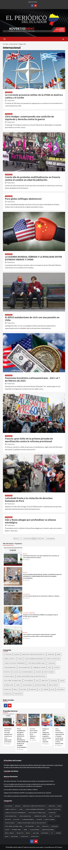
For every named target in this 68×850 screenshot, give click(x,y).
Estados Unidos (9, 676)
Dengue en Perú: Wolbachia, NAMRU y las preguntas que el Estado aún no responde (27, 793)
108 (39, 538)
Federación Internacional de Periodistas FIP (31, 676)
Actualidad (8, 654)
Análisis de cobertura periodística (33, 654)
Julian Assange (27, 685)
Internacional (13, 44)
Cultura (56, 667)
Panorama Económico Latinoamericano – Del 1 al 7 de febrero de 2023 (32, 379)
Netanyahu (32, 689)
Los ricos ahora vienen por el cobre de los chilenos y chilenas (41, 596)
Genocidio (44, 680)
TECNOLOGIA (32, 612)
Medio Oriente (53, 685)
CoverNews (48, 847)
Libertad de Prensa (40, 685)
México (15, 689)
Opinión (45, 689)
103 (25, 538)
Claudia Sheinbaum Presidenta (34, 658)
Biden (58, 654)
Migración (7, 689)
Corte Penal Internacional (36, 663)
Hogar (62, 680)
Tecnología (25, 612)
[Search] (63, 39)
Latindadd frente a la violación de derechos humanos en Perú (29, 499)
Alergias (17, 654)
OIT (39, 689)
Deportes (7, 672)
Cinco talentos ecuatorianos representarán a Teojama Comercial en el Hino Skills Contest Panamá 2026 (59, 736)
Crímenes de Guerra (39, 667)
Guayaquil (54, 680)
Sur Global (60, 689)
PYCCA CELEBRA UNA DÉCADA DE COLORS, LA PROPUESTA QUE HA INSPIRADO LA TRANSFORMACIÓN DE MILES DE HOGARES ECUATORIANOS (42, 576)
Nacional (25, 553)
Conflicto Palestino (53, 658)
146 (48, 538)
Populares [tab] (18, 543)
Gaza (37, 680)
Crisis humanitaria (24, 667)
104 (28, 538)
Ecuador (38, 672)
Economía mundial (27, 672)
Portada (5, 44)
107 (36, 538)
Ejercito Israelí (49, 672)
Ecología (16, 672)
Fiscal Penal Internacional (13, 680)
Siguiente (52, 538)
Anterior (16, 538)
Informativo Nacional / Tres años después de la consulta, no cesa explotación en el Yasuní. (29, 781)
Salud (52, 689)
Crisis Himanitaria (10, 667)
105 (31, 538)
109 (42, 538)
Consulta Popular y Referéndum (14, 663)
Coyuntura (51, 663)
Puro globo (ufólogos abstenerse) (23, 198)
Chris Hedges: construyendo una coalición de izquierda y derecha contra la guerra (29, 118)
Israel (18, 685)
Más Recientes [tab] (8, 543)
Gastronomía (28, 680)
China (20, 658)
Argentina (51, 654)
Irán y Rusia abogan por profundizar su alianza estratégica (30, 521)
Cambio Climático (10, 658)
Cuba (49, 667)
